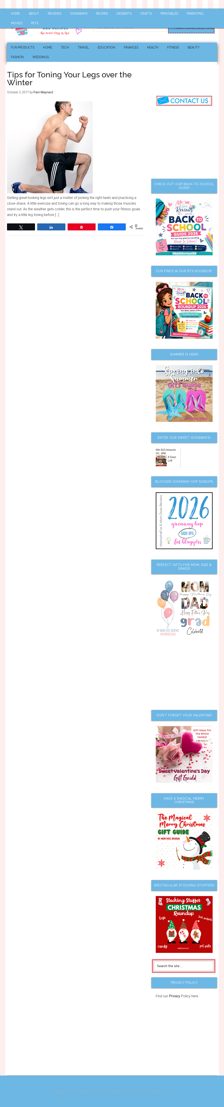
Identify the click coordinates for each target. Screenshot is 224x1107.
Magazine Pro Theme (95, 1091)
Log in (168, 1091)
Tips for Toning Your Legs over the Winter (69, 78)
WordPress (154, 1091)
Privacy (174, 996)
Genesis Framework (130, 1091)
